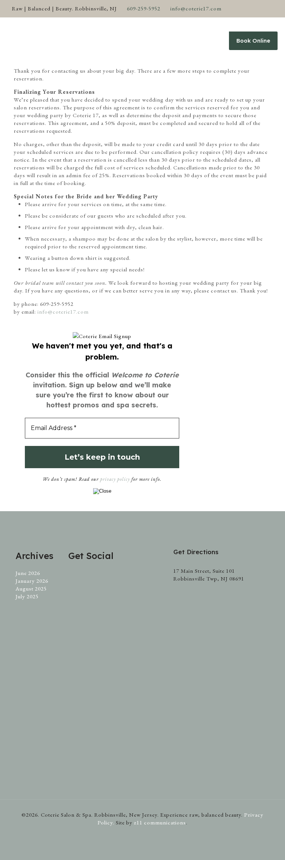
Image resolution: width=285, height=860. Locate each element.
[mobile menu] (208, 40)
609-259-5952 (143, 8)
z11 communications (160, 822)
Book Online (253, 40)
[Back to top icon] (249, 845)
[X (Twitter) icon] (250, 8)
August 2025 (31, 588)
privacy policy (115, 479)
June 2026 (28, 572)
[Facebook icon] (241, 8)
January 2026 (32, 580)
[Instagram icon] (269, 8)
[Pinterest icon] (259, 8)
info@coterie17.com (196, 8)
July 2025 (27, 596)
